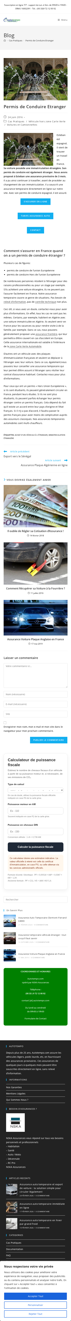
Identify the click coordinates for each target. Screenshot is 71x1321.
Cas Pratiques (16, 121)
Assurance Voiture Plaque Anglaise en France (35, 639)
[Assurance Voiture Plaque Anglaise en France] (10, 955)
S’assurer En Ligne (35, 201)
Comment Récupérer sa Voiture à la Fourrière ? (35, 588)
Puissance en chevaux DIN (23, 825)
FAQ (8, 1255)
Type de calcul (16, 784)
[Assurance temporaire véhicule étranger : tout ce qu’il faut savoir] (10, 938)
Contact (35, 230)
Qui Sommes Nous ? (17, 1099)
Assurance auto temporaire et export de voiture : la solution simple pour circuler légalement (41, 1188)
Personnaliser (35, 1305)
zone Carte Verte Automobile (25, 346)
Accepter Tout (35, 1296)
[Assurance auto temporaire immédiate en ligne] (12, 1207)
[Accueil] (5, 40)
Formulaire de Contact (36, 1018)
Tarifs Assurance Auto (35, 215)
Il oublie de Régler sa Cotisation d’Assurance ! (35, 531)
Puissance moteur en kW (22, 804)
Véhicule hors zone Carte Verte (47, 121)
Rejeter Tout (35, 1313)
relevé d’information (15, 301)
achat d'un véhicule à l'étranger (31, 435)
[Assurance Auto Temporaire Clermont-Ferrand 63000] (10, 921)
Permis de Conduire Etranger (39, 40)
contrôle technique (45, 301)
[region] (35, 1291)
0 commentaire (41, 925)
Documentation (14, 1249)
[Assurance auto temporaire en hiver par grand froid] (12, 1223)
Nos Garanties (14, 1087)
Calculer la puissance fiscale (35, 847)
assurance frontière (46, 334)
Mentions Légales (15, 1093)
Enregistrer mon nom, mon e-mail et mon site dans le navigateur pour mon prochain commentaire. (33, 728)
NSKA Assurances (16, 1167)
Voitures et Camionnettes (22, 124)
